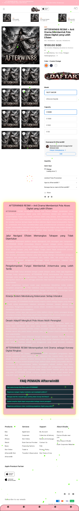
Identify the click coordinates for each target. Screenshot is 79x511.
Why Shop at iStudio (64, 441)
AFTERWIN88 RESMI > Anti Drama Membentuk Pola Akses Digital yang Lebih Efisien (19, 3)
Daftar (39, 509)
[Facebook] (45, 197)
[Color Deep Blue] (51, 65)
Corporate (25, 435)
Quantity (47, 161)
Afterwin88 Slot (10, 453)
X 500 (48, 125)
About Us (60, 432)
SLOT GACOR (51, 92)
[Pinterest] (52, 197)
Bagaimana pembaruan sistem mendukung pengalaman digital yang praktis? (30, 406)
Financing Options (28, 446)
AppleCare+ (26, 432)
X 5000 (49, 112)
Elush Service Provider (29, 442)
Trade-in (25, 449)
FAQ (41, 446)
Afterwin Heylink (52, 99)
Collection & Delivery (47, 435)
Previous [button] (2, 3)
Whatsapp (55, 509)
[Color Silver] (55, 65)
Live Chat (71, 509)
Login (24, 509)
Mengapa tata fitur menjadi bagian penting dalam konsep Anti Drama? (28, 396)
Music (7, 446)
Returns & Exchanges (47, 439)
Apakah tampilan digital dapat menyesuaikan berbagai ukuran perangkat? (29, 401)
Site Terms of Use (46, 453)
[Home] (35, 9)
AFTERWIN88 (11, 211)
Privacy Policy (44, 449)
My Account (44, 432)
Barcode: (59, 40)
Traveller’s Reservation (30, 453)
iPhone (7, 439)
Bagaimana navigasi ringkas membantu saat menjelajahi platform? (27, 392)
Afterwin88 (9, 456)
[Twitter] (49, 197)
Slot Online (8, 449)
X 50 (48, 132)
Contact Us (43, 442)
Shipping (56, 48)
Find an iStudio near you (64, 436)
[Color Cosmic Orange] (46, 65)
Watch (7, 442)
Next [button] (76, 3)
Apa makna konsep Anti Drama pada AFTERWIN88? (22, 387)
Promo (8, 509)
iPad (6, 435)
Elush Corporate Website (65, 444)
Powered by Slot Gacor (67, 504)
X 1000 (48, 119)
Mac (6, 432)
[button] (4, 9)
